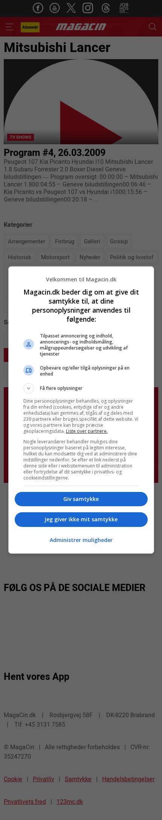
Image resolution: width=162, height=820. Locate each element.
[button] (81, 388)
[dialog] (81, 410)
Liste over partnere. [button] (87, 431)
